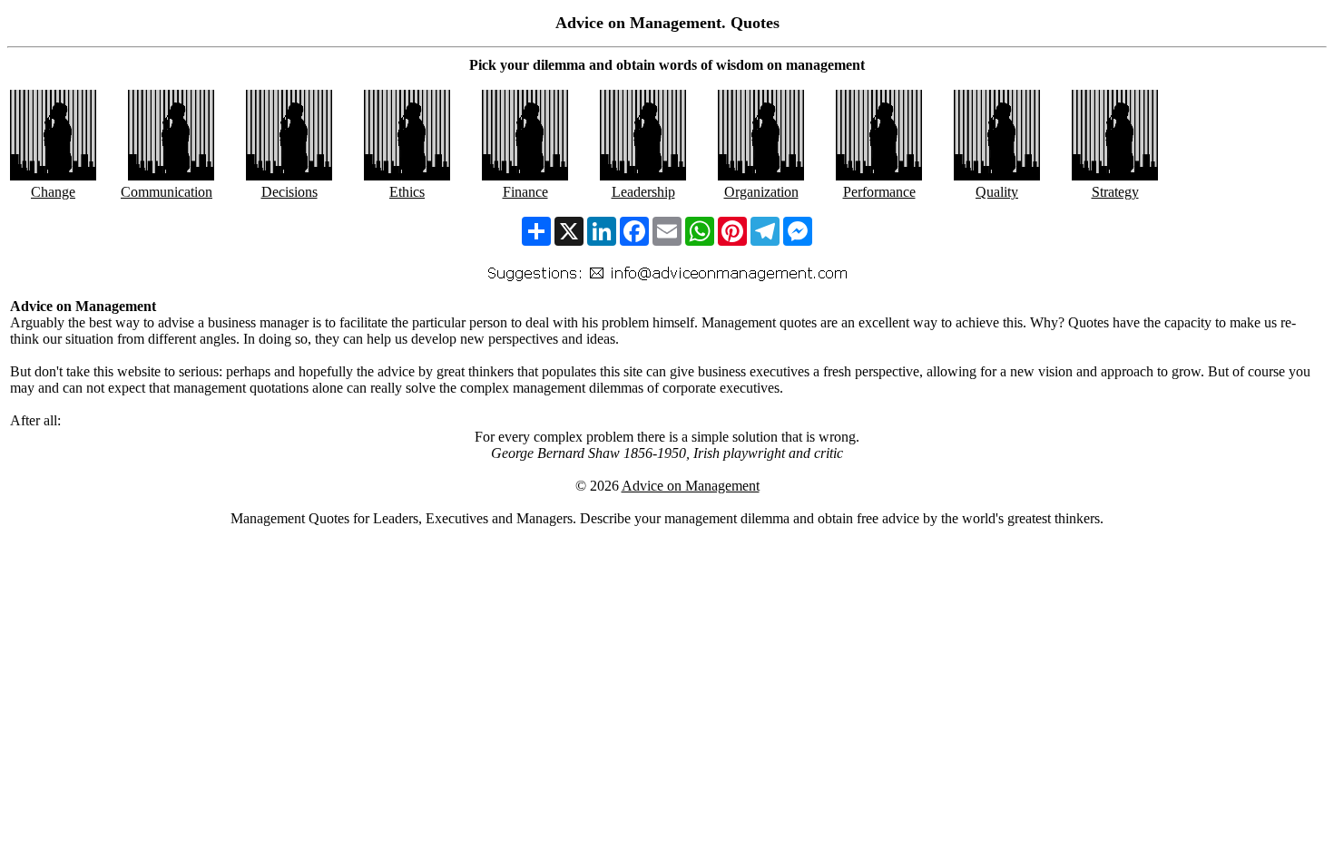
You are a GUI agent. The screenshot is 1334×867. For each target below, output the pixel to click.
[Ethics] (407, 175)
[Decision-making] (289, 175)
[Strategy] (1115, 175)
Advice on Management (691, 485)
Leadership (643, 192)
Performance (879, 192)
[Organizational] (761, 175)
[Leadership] (643, 175)
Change (53, 192)
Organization (761, 192)
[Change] (53, 175)
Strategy (1115, 192)
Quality (997, 192)
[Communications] (171, 175)
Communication (166, 192)
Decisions (289, 192)
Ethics (407, 192)
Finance (525, 192)
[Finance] (525, 175)
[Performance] (879, 175)
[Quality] (997, 175)
